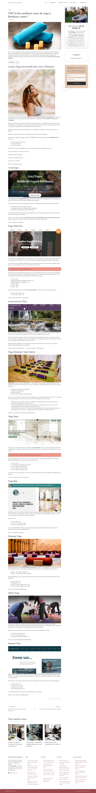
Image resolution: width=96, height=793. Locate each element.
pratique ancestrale (29, 332)
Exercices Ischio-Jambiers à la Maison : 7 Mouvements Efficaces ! (81, 781)
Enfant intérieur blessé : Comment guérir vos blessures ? (52, 744)
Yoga (45, 2)
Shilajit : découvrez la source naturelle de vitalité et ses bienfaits (65, 762)
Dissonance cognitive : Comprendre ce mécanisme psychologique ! (15, 744)
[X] (16, 772)
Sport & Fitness (63, 2)
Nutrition (53, 2)
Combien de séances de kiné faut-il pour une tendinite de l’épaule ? (64, 783)
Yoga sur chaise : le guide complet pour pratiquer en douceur (32, 762)
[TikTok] (13, 772)
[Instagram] (11, 772)
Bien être (73, 2)
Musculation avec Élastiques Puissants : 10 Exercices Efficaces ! (80, 767)
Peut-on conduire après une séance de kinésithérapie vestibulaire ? (64, 774)
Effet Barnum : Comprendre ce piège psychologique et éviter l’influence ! (35, 744)
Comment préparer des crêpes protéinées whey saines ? (47, 766)
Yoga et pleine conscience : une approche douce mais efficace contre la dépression (32, 783)
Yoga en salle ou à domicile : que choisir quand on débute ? (32, 778)
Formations (83, 2)
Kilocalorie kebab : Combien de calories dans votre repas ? (49, 775)
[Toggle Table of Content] (16, 62)
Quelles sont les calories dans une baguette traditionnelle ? (48, 780)
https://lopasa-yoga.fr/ (17, 164)
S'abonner (76, 83)
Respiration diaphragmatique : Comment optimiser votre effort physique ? (81, 762)
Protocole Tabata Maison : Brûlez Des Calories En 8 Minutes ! (80, 773)
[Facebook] (8, 772)
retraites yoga (16, 208)
